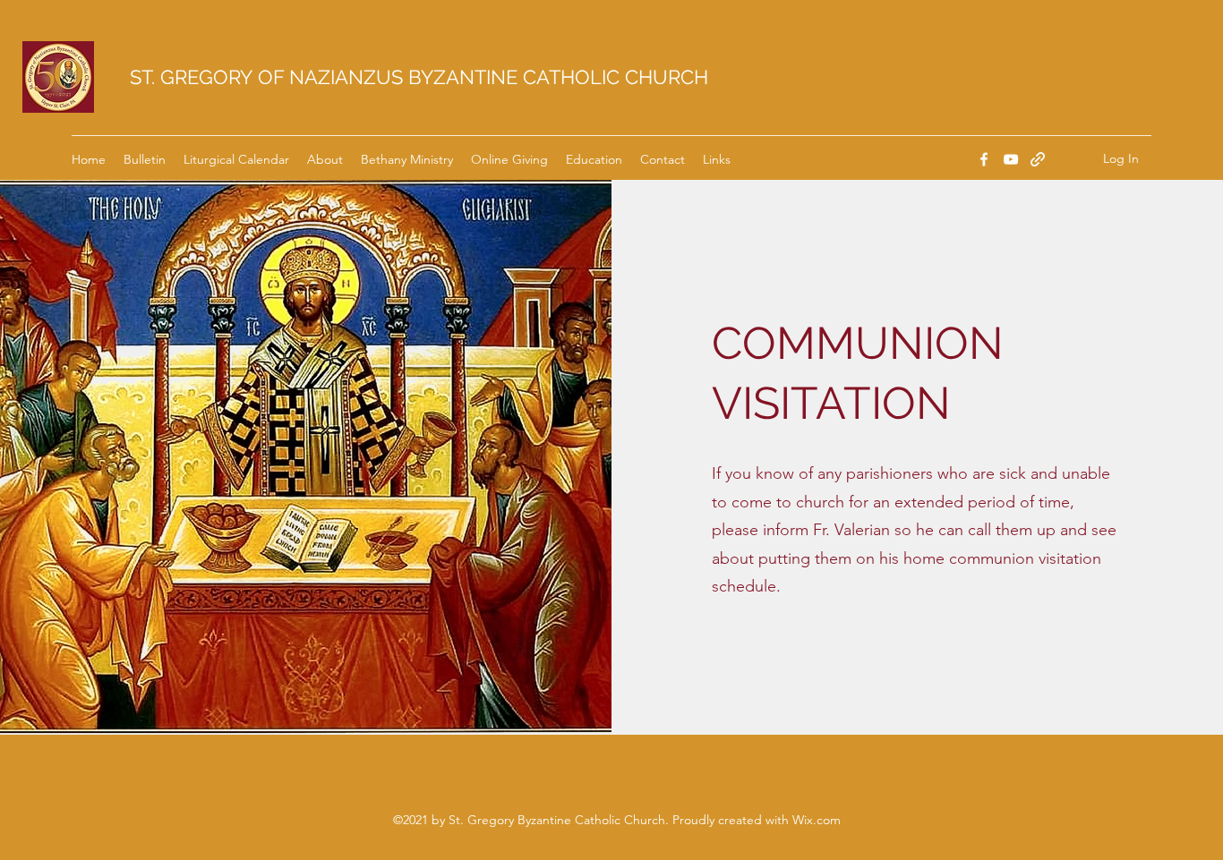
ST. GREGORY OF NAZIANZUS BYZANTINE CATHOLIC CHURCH (419, 77)
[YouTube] (1011, 159)
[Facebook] (984, 159)
